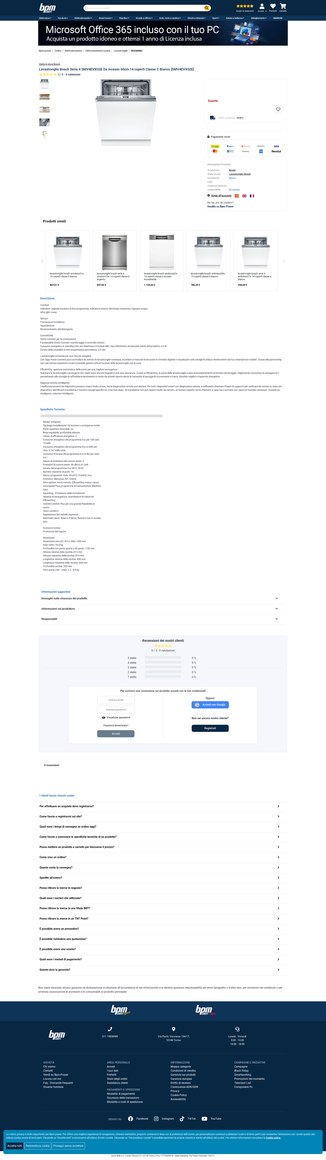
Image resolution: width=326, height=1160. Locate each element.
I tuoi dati (112, 1070)
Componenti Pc (243, 1087)
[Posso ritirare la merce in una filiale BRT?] (278, 908)
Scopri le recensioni (245, 11)
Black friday (241, 1070)
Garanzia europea (181, 1078)
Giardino (123, 18)
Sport (215, 18)
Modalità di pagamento (121, 1093)
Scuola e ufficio (143, 18)
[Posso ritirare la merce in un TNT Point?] (278, 919)
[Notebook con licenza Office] (163, 33)
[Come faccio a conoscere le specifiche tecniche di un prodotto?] (278, 837)
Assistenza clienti (117, 1082)
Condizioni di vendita (183, 1070)
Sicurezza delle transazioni (123, 1097)
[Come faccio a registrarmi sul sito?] (278, 816)
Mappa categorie (181, 1066)
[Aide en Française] (252, 196)
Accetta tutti (14, 1145)
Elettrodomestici (82, 18)
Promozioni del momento (249, 1078)
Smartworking (242, 1074)
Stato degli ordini (117, 1078)
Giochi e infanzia (196, 18)
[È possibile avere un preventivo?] (278, 929)
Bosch (232, 170)
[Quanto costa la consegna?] (278, 867)
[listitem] (68, 261)
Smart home (105, 18)
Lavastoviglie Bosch (240, 174)
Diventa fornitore (53, 1087)
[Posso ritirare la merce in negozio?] (278, 888)
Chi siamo (49, 1066)
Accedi (111, 1066)
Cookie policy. (273, 1137)
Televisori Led (242, 1082)
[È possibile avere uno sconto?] (278, 949)
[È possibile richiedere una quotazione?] (278, 939)
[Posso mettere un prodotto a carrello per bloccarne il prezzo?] (278, 847)
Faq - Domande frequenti (58, 1082)
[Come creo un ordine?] (278, 857)
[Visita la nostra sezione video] (205, 1009)
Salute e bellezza (234, 18)
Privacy (175, 1091)
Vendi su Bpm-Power (55, 1074)
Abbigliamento (258, 18)
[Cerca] (206, 8)
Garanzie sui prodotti (183, 1074)
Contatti (48, 1070)
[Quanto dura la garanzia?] (278, 970)
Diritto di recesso (181, 1082)
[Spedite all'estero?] (278, 878)
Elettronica (44, 18)
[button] (42, 261)
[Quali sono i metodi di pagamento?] (278, 959)
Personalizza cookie (38, 1145)
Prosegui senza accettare (68, 1145)
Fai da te (62, 18)
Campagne (240, 1066)
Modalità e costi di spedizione (125, 1101)
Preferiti (111, 1074)
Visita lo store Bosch (49, 64)
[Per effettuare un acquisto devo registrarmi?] (278, 806)
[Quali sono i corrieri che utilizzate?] (278, 898)
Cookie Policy (179, 1095)
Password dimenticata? (115, 725)
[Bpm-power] (47, 7)
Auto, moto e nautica (169, 18)
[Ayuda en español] (237, 196)
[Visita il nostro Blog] (120, 1009)
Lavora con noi (52, 1078)
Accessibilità (178, 1099)
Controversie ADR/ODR (184, 1087)
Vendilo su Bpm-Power (220, 206)
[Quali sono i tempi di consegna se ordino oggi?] (278, 827)
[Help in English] (244, 196)
